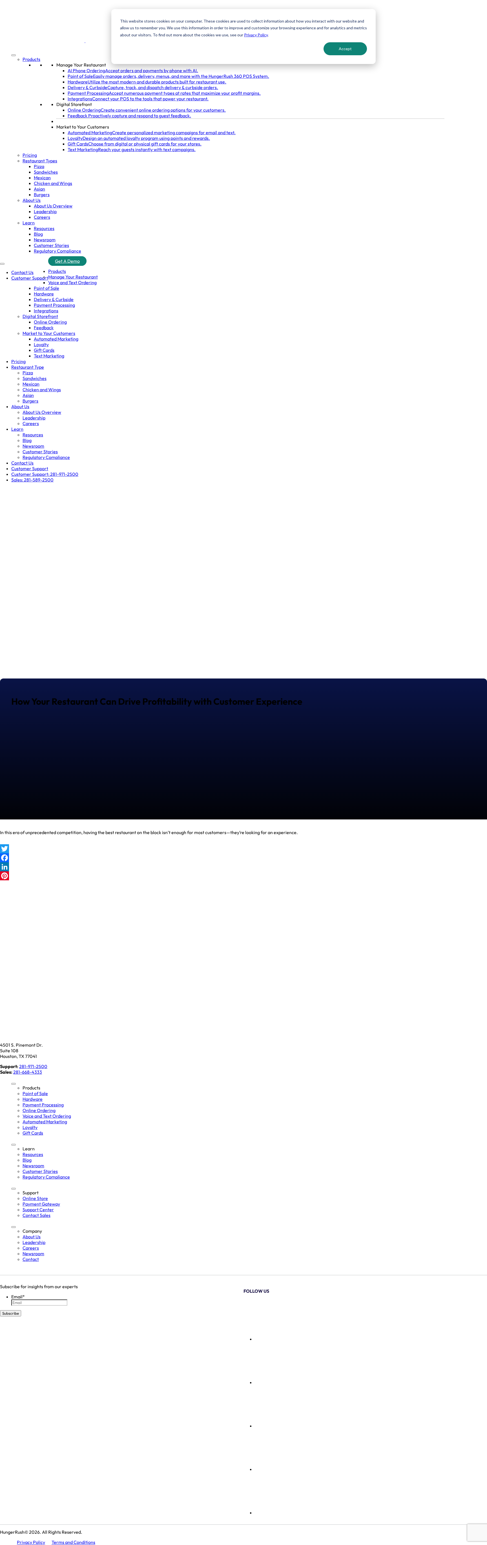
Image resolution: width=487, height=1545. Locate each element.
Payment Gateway (41, 1204)
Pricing (30, 155)
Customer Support (29, 278)
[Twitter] (243, 848)
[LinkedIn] (243, 866)
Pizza (39, 166)
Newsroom (45, 239)
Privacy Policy (256, 34)
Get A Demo (67, 261)
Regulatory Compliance (57, 251)
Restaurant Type (27, 367)
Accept (345, 48)
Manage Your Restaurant (81, 65)
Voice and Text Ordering (72, 282)
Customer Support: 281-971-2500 (44, 474)
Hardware (44, 294)
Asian (39, 189)
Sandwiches (46, 172)
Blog (38, 234)
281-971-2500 (33, 1066)
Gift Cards (44, 350)
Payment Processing (54, 305)
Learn (29, 223)
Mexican (42, 177)
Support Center (38, 1209)
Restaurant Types (40, 160)
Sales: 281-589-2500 (32, 480)
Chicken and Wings (53, 183)
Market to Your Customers (82, 127)
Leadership (45, 211)
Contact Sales (36, 1215)
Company (32, 1231)
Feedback (44, 327)
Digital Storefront (74, 104)
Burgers (42, 194)
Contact (31, 1259)
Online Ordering (50, 322)
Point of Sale (46, 288)
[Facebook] (243, 857)
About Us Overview (53, 206)
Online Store (35, 1198)
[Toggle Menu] (13, 55)
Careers (42, 217)
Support (31, 1192)
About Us (32, 200)
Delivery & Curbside (54, 299)
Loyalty (41, 344)
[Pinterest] (243, 875)
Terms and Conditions (73, 1542)
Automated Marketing (56, 339)
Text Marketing (49, 356)
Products (31, 59)
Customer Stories (51, 245)
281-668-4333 (27, 1072)
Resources (44, 228)
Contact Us (22, 272)
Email (18, 1296)
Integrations (46, 310)
